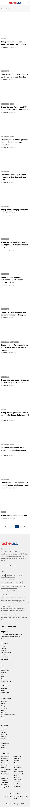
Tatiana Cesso (17, 786)
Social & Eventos (5, 692)
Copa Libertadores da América (19, 586)
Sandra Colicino (18, 781)
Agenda (3, 690)
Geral (3, 665)
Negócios (3, 650)
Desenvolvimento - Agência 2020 (15, 804)
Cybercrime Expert (5, 769)
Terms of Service (24, 796)
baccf (3, 575)
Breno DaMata (4, 760)
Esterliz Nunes (4, 778)
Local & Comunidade (8, 627)
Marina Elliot (17, 765)
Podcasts (4, 643)
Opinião (5, 518)
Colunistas (5, 753)
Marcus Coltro (17, 762)
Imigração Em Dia (5, 787)
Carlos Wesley (5, 614)
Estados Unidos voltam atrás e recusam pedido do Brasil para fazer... (13, 177)
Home (2, 8)
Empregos (3, 706)
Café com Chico (5, 659)
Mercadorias (4, 708)
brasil (20, 575)
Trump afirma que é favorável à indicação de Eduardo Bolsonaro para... (14, 244)
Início (4, 796)
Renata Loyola (17, 779)
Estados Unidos (18, 597)
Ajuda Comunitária (5, 654)
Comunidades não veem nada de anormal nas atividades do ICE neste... (14, 347)
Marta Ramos (17, 767)
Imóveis (3, 703)
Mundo (2, 674)
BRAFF (16, 575)
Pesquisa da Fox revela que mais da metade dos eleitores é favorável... (14, 142)
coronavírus (13, 590)
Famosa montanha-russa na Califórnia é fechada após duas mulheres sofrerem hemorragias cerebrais (13, 610)
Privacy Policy (17, 796)
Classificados (6, 699)
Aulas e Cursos (5, 743)
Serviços (3, 712)
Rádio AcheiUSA (5, 657)
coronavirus (5, 590)
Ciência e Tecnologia (7, 597)
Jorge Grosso (17, 758)
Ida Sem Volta (4, 784)
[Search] (28, 2)
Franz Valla (4, 780)
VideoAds (4, 725)
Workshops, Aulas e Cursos (8, 714)
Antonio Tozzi (4, 758)
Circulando (3, 767)
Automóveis (4, 701)
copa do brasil (5, 586)
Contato (15, 798)
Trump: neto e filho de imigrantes (14, 515)
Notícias (3, 639)
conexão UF (19, 582)
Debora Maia (4, 771)
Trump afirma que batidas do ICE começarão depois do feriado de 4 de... (15, 415)
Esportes (13, 614)
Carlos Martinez (5, 762)
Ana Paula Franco (5, 756)
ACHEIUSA (5, 47)
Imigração (4, 632)
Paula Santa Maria (18, 771)
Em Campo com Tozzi (6, 652)
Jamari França (17, 756)
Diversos (3, 741)
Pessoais (3, 717)
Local (25, 597)
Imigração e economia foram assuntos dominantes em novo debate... (13, 450)
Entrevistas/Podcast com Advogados (10, 636)
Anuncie (3, 719)
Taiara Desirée (17, 784)
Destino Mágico (5, 773)
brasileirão (11, 579)
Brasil (2, 676)
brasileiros (4, 579)
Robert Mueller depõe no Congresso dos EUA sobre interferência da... (12, 279)
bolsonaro (9, 575)
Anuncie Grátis (9, 796)
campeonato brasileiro (8, 582)
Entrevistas (4, 648)
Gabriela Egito (4, 782)
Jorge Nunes (17, 760)
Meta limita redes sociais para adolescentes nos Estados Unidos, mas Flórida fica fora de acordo (14, 601)
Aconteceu (4, 688)
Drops (2, 776)
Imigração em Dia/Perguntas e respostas (11, 634)
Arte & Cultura (6, 686)
